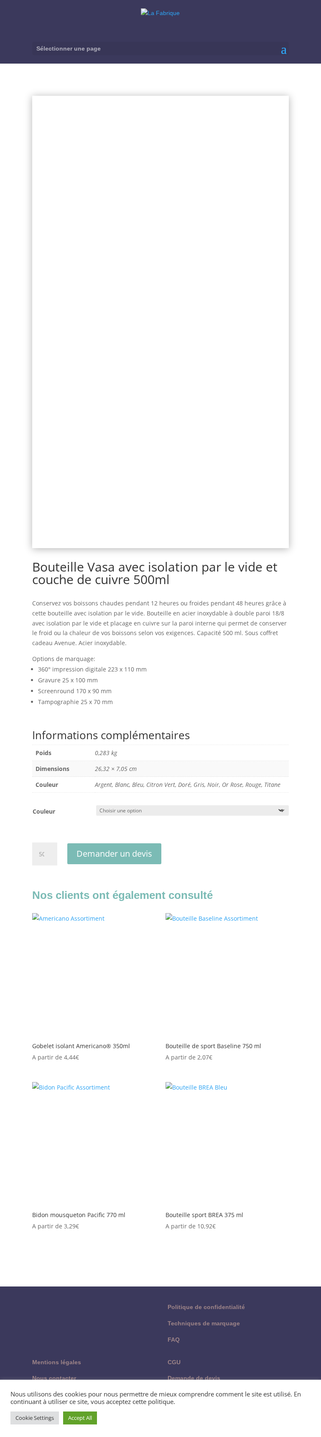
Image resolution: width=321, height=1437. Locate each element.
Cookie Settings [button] (34, 1418)
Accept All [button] (80, 1418)
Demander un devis (114, 853)
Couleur (44, 811)
